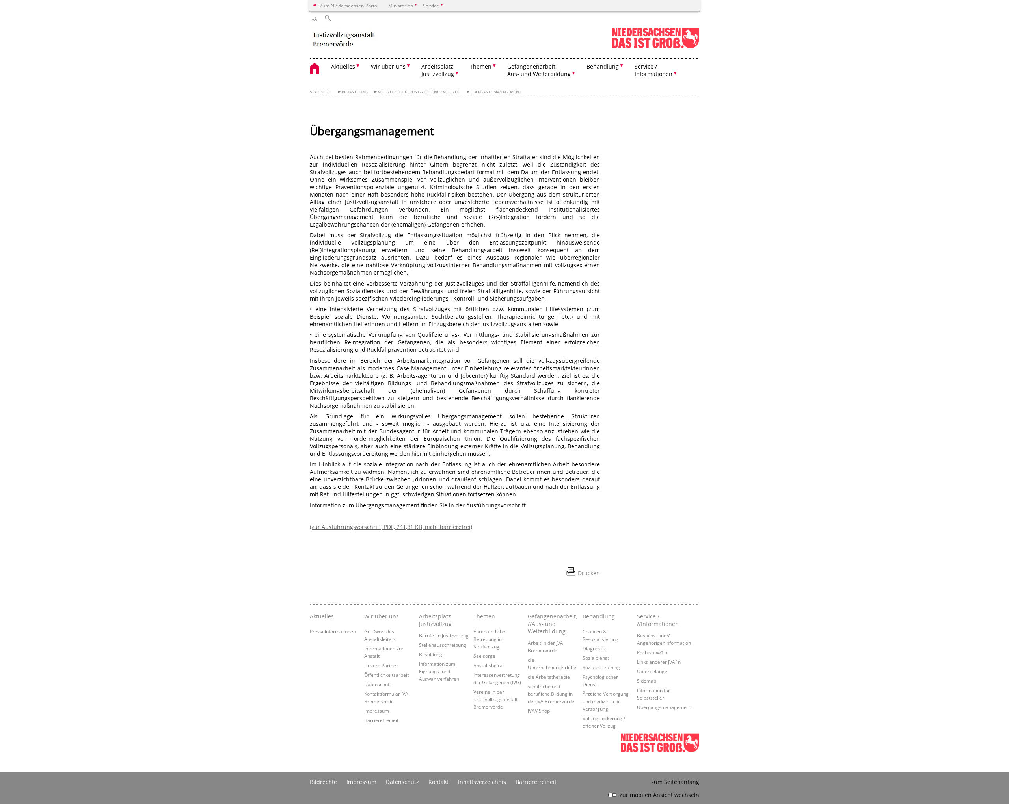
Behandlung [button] (602, 66)
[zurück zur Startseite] (343, 38)
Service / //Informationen (658, 620)
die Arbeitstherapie (549, 677)
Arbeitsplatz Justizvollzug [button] (437, 70)
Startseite (320, 92)
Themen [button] (480, 66)
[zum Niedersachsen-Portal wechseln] (655, 46)
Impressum (376, 710)
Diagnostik (594, 648)
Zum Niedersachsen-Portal (349, 5)
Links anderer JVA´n (659, 662)
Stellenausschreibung (442, 645)
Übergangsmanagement (496, 92)
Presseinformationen (333, 631)
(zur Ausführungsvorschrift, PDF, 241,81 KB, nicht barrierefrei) (391, 527)
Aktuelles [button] (343, 66)
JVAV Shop (539, 710)
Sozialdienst (596, 658)
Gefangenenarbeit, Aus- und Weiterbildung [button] (539, 70)
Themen (484, 616)
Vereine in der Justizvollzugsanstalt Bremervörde (495, 699)
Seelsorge (484, 656)
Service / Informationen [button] (653, 70)
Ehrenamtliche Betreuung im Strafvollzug (489, 639)
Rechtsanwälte (653, 652)
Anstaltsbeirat (488, 665)
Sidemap (646, 681)
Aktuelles (322, 616)
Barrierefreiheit (381, 720)
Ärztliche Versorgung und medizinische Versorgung (606, 701)
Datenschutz (378, 684)
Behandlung (355, 92)
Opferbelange (652, 671)
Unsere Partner (381, 665)
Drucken (589, 573)
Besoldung (430, 654)
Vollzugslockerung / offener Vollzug (419, 92)
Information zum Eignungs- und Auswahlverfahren (439, 671)
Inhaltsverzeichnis (482, 781)
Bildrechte (323, 781)
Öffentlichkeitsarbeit (386, 675)
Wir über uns (381, 616)
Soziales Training (601, 667)
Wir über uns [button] (388, 66)
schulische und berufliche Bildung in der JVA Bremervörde (551, 693)
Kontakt (438, 781)
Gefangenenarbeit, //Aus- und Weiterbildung (552, 624)
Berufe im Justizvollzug (444, 635)
